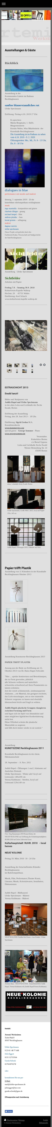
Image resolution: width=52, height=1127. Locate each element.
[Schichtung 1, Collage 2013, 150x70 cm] (32, 365)
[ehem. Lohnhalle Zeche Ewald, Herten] (26, 469)
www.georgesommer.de (15, 434)
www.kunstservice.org (14, 428)
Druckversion (12, 1120)
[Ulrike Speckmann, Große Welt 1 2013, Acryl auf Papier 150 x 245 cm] (26, 499)
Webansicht (43, 1123)
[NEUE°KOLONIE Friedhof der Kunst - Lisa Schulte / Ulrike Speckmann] (26, 919)
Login (45, 1120)
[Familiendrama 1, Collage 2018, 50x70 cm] (26, 341)
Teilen (9, 1111)
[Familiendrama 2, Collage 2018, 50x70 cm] (9, 371)
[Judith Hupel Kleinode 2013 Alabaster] (16, 615)
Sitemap (21, 1120)
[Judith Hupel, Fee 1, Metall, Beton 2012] (16, 591)
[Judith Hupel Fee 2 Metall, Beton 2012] (16, 639)
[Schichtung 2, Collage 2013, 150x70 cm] (17, 371)
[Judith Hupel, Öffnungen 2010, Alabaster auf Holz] (26, 532)
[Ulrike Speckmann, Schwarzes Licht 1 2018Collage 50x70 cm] (9, 365)
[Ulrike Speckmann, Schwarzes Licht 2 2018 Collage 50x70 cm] (17, 365)
